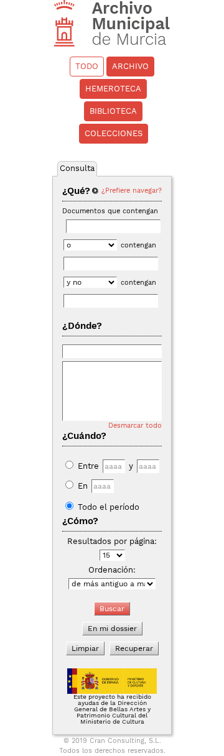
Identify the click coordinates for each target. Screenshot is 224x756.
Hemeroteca (113, 88)
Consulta (77, 168)
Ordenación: (112, 569)
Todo (86, 66)
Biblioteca (113, 111)
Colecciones (113, 133)
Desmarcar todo (135, 426)
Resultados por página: (112, 541)
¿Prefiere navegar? (131, 191)
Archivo (130, 66)
